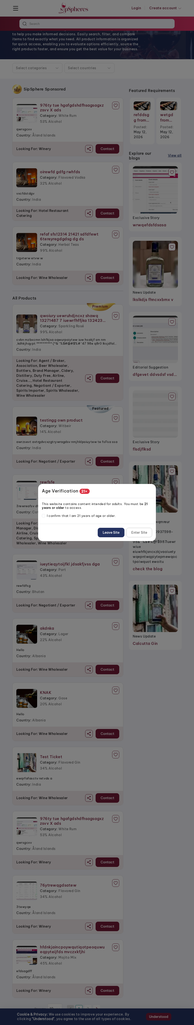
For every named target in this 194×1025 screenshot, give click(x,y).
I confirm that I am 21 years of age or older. (81, 516)
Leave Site (111, 532)
